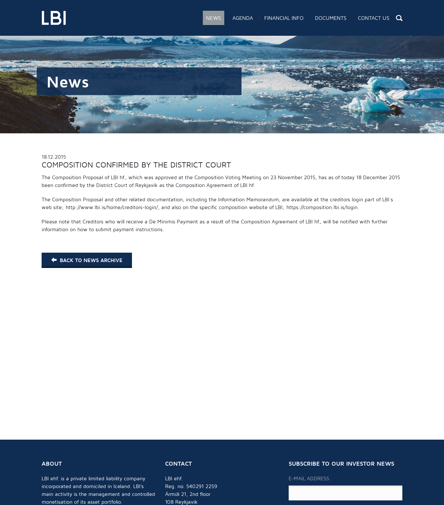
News (213, 18)
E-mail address (309, 478)
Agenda (242, 18)
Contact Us (373, 18)
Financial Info (284, 18)
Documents (330, 18)
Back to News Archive (91, 260)
